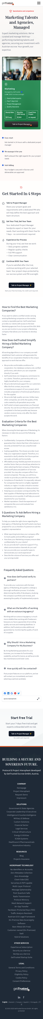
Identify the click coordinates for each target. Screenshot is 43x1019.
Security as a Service (21, 950)
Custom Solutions (21, 822)
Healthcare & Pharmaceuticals (21, 842)
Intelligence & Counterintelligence (21, 815)
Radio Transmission (21, 896)
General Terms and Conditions (21, 967)
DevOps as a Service (21, 954)
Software (21, 923)
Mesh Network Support (21, 903)
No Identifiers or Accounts (21, 869)
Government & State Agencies (21, 808)
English (4, 1002)
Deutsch (11, 1002)
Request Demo (21, 794)
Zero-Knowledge (21, 876)
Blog (21, 855)
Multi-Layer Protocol (22, 886)
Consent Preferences (21, 981)
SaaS (21, 933)
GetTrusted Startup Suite (21, 957)
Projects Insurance (21, 859)
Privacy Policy (21, 971)
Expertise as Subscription (21, 947)
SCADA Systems (21, 838)
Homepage (21, 788)
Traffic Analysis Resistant (21, 913)
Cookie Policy (21, 977)
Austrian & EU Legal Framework (21, 916)
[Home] (7, 3)
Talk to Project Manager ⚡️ (21, 285)
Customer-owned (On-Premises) (22, 930)
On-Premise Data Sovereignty (21, 920)
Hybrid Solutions (21, 937)
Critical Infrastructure (21, 832)
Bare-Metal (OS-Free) (21, 926)
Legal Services (22, 828)
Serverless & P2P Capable (21, 883)
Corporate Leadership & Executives (21, 811)
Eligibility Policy (21, 974)
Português (34, 1002)
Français (19, 1002)
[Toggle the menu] (39, 3)
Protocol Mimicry (21, 899)
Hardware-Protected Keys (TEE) (21, 910)
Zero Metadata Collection (21, 872)
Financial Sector (21, 825)
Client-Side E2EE (21, 879)
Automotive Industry (22, 845)
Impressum (21, 798)
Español (26, 1002)
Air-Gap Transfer (22, 906)
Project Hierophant (21, 791)
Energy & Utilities (21, 835)
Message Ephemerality (21, 889)
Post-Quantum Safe (21, 893)
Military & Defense (21, 818)
